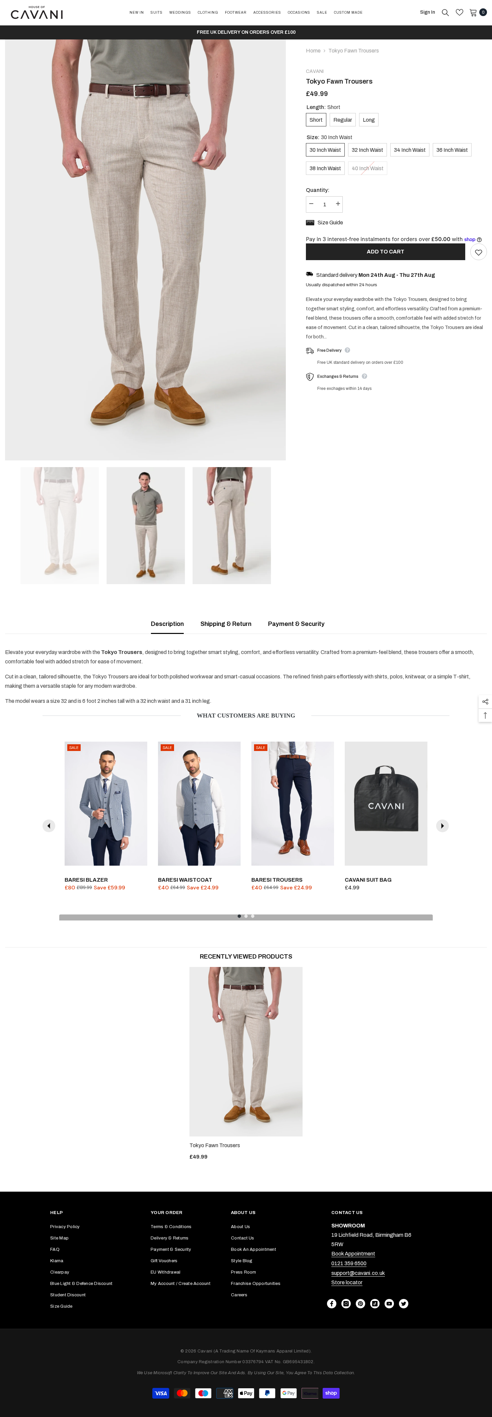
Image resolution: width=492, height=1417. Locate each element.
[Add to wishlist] (478, 251)
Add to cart (385, 251)
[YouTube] (389, 1303)
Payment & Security (296, 624)
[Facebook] (331, 1303)
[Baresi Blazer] (106, 804)
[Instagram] (346, 1303)
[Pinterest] (360, 1303)
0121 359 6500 (348, 1263)
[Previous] (49, 826)
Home (313, 50)
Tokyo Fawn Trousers (214, 1145)
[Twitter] (403, 1303)
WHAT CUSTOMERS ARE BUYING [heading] (246, 715)
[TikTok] (375, 1303)
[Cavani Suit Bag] (386, 804)
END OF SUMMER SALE (412, 32)
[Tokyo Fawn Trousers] (246, 1051)
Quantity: (317, 190)
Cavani (315, 71)
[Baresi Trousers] (292, 804)
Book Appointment (353, 1254)
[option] (145, 249)
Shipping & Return (225, 624)
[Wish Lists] (459, 12)
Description (167, 624)
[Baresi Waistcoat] (199, 804)
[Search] (445, 12)
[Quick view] (140, 859)
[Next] (442, 826)
